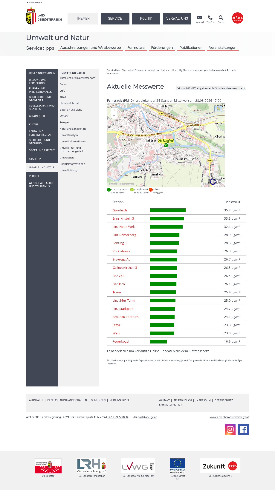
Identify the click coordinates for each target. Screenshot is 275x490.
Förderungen (162, 48)
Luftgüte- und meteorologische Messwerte (200, 70)
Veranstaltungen (222, 48)
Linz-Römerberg (124, 235)
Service (115, 18)
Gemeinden (98, 400)
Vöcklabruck (121, 251)
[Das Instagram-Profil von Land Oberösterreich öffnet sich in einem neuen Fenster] (230, 429)
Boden (63, 84)
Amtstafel (36, 400)
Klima (63, 97)
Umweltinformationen (72, 141)
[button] (218, 108)
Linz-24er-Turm (124, 300)
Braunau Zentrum (126, 317)
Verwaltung (177, 18)
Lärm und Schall (69, 103)
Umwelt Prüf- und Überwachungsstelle (72, 150)
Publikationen (191, 48)
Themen (83, 18)
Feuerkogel (121, 341)
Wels (116, 333)
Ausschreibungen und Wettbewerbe (90, 48)
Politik (146, 18)
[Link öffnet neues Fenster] (237, 15)
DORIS (119, 184)
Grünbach (120, 210)
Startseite (127, 70)
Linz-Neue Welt (124, 227)
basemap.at (128, 184)
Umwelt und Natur (72, 73)
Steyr (116, 325)
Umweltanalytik (69, 135)
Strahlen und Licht (71, 110)
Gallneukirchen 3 (125, 268)
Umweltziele (67, 157)
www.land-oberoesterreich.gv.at (229, 417)
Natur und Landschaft (73, 129)
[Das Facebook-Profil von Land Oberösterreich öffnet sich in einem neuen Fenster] (243, 429)
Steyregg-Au (121, 259)
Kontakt (164, 400)
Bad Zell (118, 276)
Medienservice (120, 400)
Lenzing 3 (119, 243)
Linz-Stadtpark (123, 309)
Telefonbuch (183, 400)
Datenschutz (224, 400)
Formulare (136, 48)
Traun (117, 292)
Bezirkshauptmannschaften (67, 400)
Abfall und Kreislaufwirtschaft (77, 78)
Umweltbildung (68, 170)
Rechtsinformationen (72, 164)
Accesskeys (35, 2)
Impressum (203, 400)
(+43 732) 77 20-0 (117, 417)
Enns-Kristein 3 (123, 218)
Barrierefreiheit (170, 404)
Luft (62, 91)
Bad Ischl (119, 284)
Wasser (64, 116)
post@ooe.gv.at (147, 417)
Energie (64, 122)
